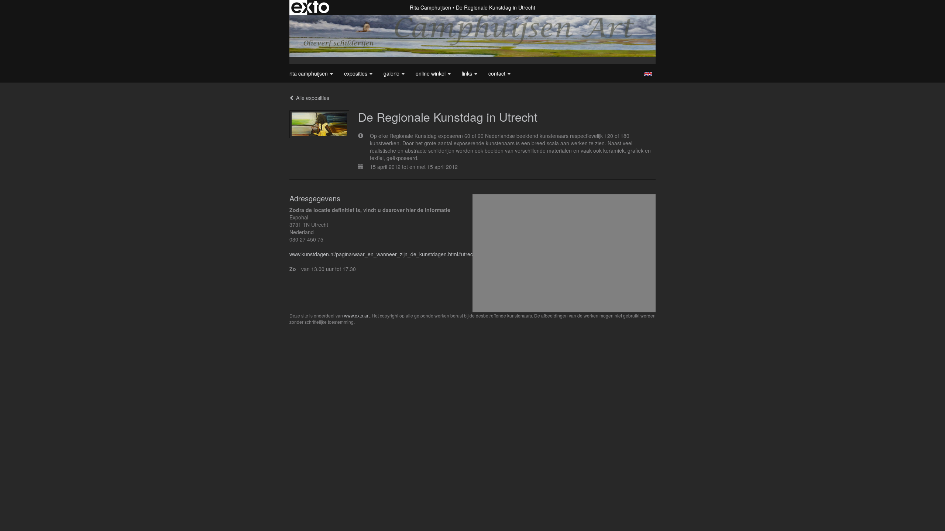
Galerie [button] (392, 73)
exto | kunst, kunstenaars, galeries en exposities (310, 7)
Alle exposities (312, 97)
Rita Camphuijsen (430, 7)
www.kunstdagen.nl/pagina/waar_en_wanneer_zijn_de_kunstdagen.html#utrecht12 (386, 254)
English (648, 74)
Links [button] (468, 73)
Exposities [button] (356, 73)
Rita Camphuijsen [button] (309, 73)
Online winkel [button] (431, 73)
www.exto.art (357, 315)
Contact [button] (497, 73)
